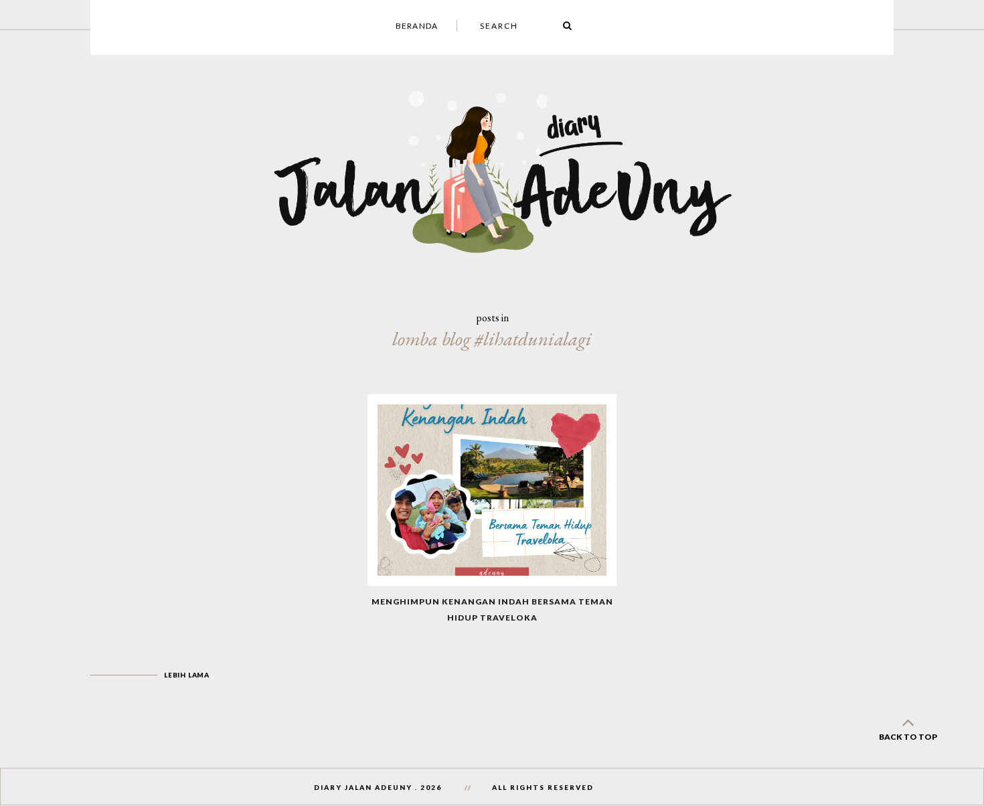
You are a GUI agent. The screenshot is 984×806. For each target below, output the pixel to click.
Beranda (417, 26)
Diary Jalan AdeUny (363, 787)
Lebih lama (187, 675)
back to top (908, 737)
